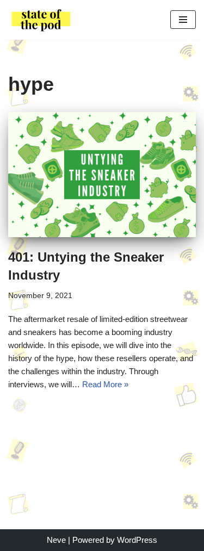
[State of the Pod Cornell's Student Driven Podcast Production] (40, 20)
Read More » (105, 384)
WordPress (137, 539)
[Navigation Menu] (183, 19)
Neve (56, 539)
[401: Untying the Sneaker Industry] (102, 174)
